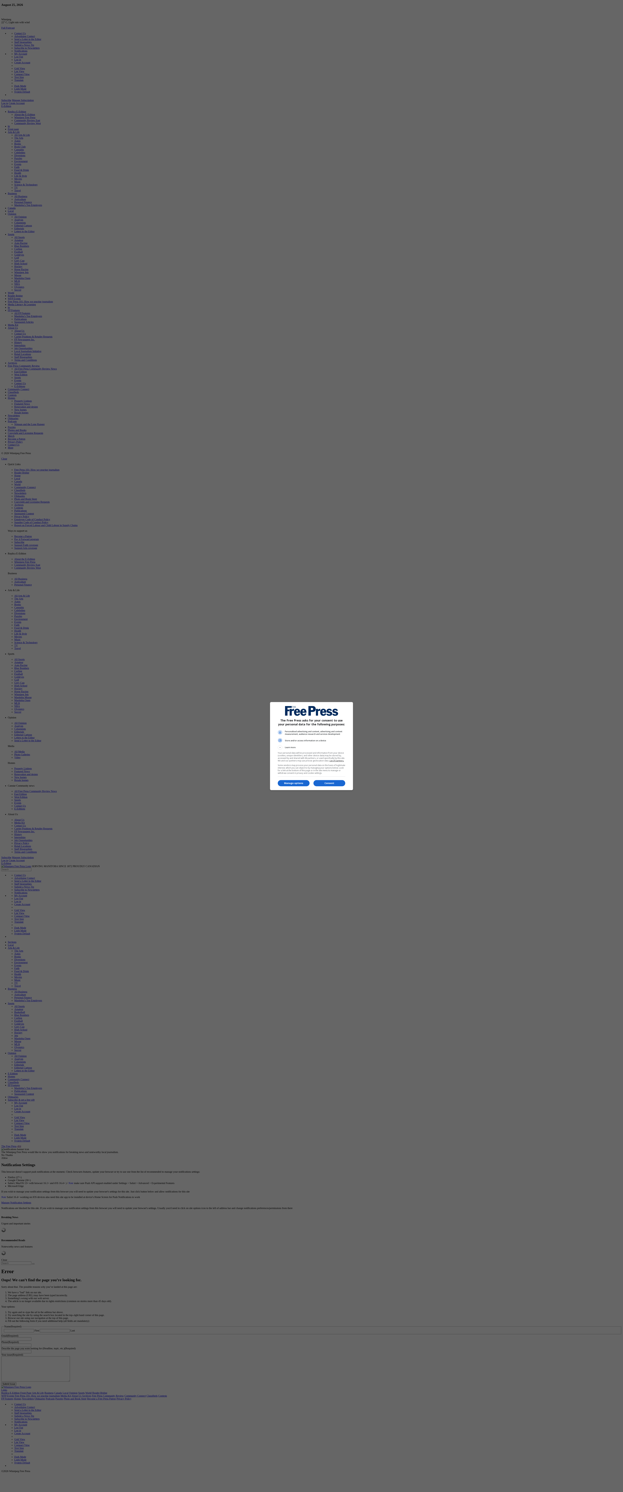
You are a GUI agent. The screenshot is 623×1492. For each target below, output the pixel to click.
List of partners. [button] (337, 760)
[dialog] (311, 746)
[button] (311, 747)
